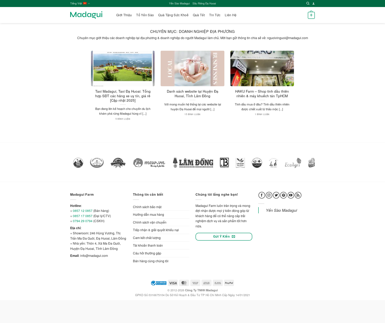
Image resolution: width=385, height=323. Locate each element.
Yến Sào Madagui (179, 3)
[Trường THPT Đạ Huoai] (97, 163)
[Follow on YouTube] (291, 195)
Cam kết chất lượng (147, 237)
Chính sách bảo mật (147, 207)
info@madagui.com (94, 255)
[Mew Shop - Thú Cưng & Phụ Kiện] (149, 163)
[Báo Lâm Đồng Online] (193, 163)
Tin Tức (214, 15)
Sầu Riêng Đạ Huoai (204, 3)
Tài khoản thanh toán (148, 245)
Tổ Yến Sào (145, 15)
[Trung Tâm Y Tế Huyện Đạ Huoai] (257, 163)
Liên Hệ (230, 15)
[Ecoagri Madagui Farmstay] (293, 163)
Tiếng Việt (76, 3)
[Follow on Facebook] (261, 195)
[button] (311, 15)
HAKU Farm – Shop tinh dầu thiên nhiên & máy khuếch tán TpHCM (262, 93)
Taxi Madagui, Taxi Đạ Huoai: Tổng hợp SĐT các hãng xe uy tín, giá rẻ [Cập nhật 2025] (123, 95)
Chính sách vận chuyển (149, 222)
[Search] (307, 3)
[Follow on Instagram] (269, 195)
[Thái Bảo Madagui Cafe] (224, 163)
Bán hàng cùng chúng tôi (150, 261)
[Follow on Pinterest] (283, 195)
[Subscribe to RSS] (298, 195)
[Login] (313, 3)
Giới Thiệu (124, 15)
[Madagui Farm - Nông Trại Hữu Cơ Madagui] (86, 15)
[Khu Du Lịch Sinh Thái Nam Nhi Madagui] (313, 163)
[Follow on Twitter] (276, 195)
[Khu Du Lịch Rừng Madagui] (118, 163)
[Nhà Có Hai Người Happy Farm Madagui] (273, 163)
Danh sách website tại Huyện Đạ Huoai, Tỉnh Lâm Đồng (192, 93)
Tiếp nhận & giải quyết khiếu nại (156, 230)
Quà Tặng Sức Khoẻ (173, 15)
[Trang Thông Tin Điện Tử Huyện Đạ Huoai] (78, 163)
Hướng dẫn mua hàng (148, 214)
